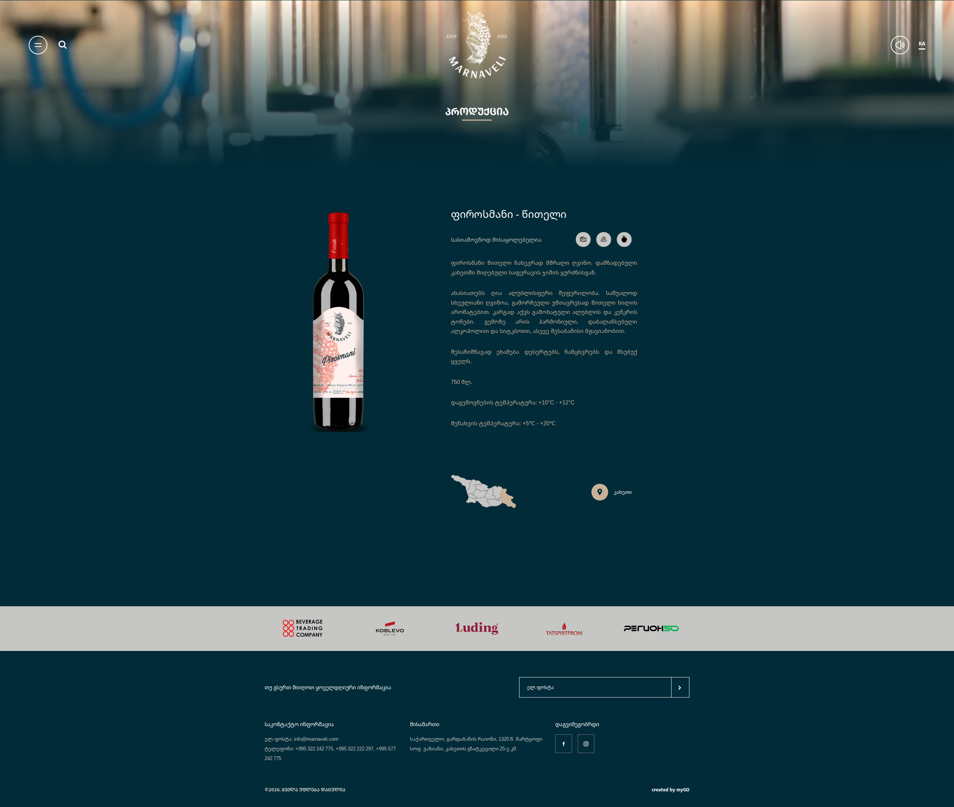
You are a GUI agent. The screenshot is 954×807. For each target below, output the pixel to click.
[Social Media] (563, 743)
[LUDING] (389, 628)
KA (922, 44)
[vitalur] (651, 629)
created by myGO (670, 789)
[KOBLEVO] (303, 629)
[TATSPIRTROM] (477, 629)
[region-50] (564, 629)
